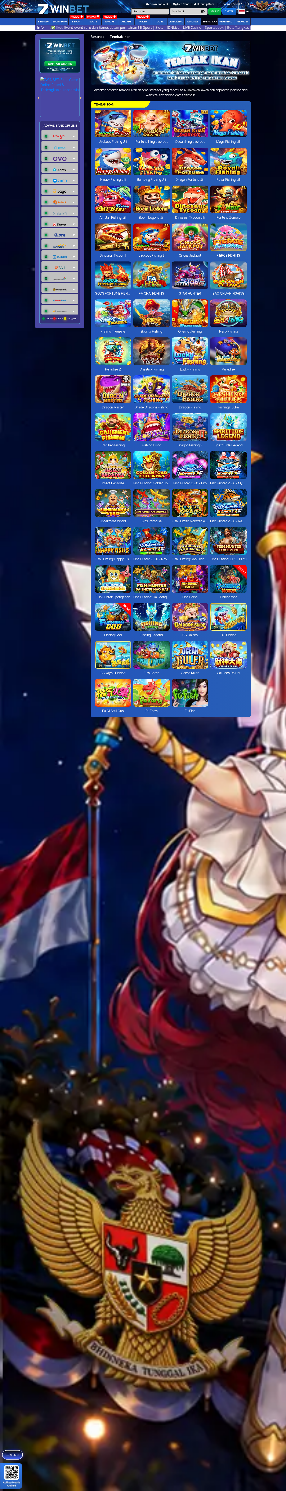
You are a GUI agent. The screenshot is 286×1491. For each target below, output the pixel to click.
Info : (41, 27)
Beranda (43, 21)
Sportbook (60, 21)
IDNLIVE (109, 21)
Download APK (159, 4)
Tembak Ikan (209, 21)
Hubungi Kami (205, 4)
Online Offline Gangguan (61, 318)
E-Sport (77, 21)
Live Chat (182, 4)
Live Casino (176, 21)
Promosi (242, 21)
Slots (93, 21)
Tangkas (192, 21)
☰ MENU (12, 1455)
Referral (225, 21)
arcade (126, 21)
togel (159, 21)
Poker (143, 21)
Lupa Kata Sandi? (231, 4)
